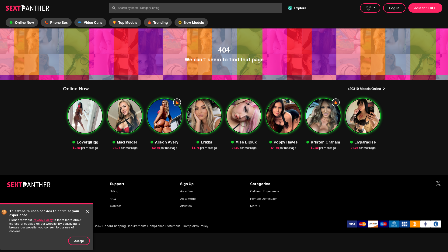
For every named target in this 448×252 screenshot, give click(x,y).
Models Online (364, 89)
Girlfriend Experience (264, 191)
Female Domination (263, 198)
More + (255, 206)
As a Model (188, 198)
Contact (115, 206)
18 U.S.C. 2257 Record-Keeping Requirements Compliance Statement (130, 226)
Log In (394, 8)
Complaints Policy (195, 226)
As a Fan (186, 191)
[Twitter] (438, 183)
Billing (114, 191)
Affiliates (186, 206)
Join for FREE (425, 8)
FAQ (113, 198)
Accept (79, 241)
